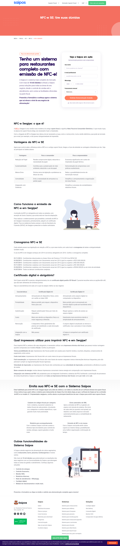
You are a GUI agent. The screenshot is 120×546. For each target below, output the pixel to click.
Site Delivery (89, 508)
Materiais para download (45, 517)
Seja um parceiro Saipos (45, 525)
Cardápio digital (90, 506)
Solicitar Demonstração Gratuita (81, 98)
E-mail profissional (70, 72)
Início (15, 38)
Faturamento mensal (71, 88)
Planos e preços (42, 511)
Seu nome (68, 64)
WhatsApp (68, 80)
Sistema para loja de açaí (69, 530)
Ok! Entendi (112, 543)
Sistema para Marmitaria (69, 528)
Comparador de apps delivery (94, 517)
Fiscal (21, 38)
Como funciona (42, 514)
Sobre (39, 506)
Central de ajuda (42, 522)
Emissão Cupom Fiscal (69, 3)
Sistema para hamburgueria (70, 517)
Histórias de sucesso (44, 508)
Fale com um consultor (97, 3)
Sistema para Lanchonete (69, 522)
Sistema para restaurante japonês (72, 519)
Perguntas (41, 519)
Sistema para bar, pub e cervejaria (71, 533)
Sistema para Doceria (68, 525)
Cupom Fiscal (52, 3)
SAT (83, 3)
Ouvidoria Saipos (43, 528)
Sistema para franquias (68, 511)
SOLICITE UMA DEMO (60, 538)
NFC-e (30, 38)
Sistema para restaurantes (69, 506)
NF (26, 38)
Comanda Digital (91, 511)
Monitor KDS (89, 514)
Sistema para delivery (68, 508)
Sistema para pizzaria (68, 514)
